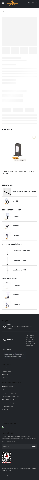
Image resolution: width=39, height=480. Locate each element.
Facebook (3, 475)
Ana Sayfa (7, 368)
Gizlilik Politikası (8, 406)
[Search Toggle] (29, 3)
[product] (19, 151)
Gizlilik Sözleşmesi (8, 386)
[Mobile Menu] (3, 3)
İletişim (5, 378)
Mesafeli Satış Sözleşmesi (11, 396)
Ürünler (5, 374)
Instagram (7, 475)
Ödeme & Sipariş (8, 403)
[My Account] (33, 3)
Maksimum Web (6, 470)
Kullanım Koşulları (8, 399)
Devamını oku (34, 137)
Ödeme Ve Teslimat (9, 393)
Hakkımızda (7, 371)
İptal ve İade (7, 390)
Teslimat (6, 409)
